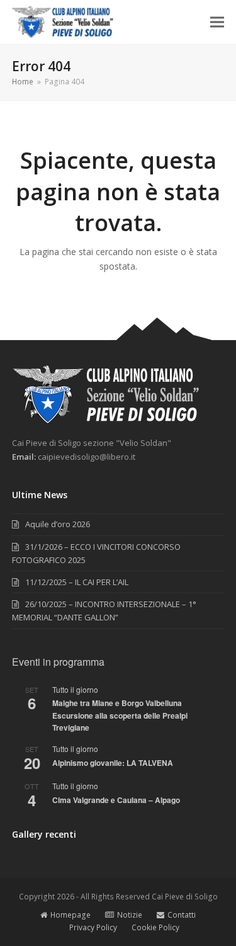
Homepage (70, 914)
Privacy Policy (93, 927)
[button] (217, 22)
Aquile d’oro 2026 (57, 524)
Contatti (181, 914)
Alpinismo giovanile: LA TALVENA (112, 762)
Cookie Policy (155, 927)
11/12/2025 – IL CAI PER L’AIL (76, 582)
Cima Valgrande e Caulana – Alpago (116, 800)
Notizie (129, 914)
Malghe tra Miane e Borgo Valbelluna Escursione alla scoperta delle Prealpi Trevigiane (120, 715)
